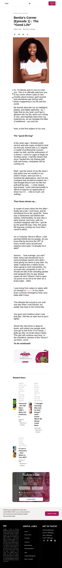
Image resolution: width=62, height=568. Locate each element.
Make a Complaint (28, 559)
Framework (27, 538)
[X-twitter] (44, 540)
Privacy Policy (27, 534)
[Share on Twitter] (11, 93)
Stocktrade (39, 400)
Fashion (21, 385)
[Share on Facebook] (11, 90)
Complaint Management (30, 556)
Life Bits (25, 445)
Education (21, 383)
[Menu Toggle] (30, 3)
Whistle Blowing (28, 545)
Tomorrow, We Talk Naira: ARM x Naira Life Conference (23, 410)
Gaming (21, 389)
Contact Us (27, 542)
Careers (26, 531)
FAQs (25, 552)
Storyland (24, 13)
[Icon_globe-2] (55, 540)
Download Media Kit (29, 548)
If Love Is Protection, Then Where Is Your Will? (23, 453)
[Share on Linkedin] (11, 97)
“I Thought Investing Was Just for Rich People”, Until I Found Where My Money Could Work (38, 414)
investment (29, 290)
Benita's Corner (18, 13)
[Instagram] (47, 540)
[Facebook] (51, 540)
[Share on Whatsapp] (11, 101)
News (22, 398)
